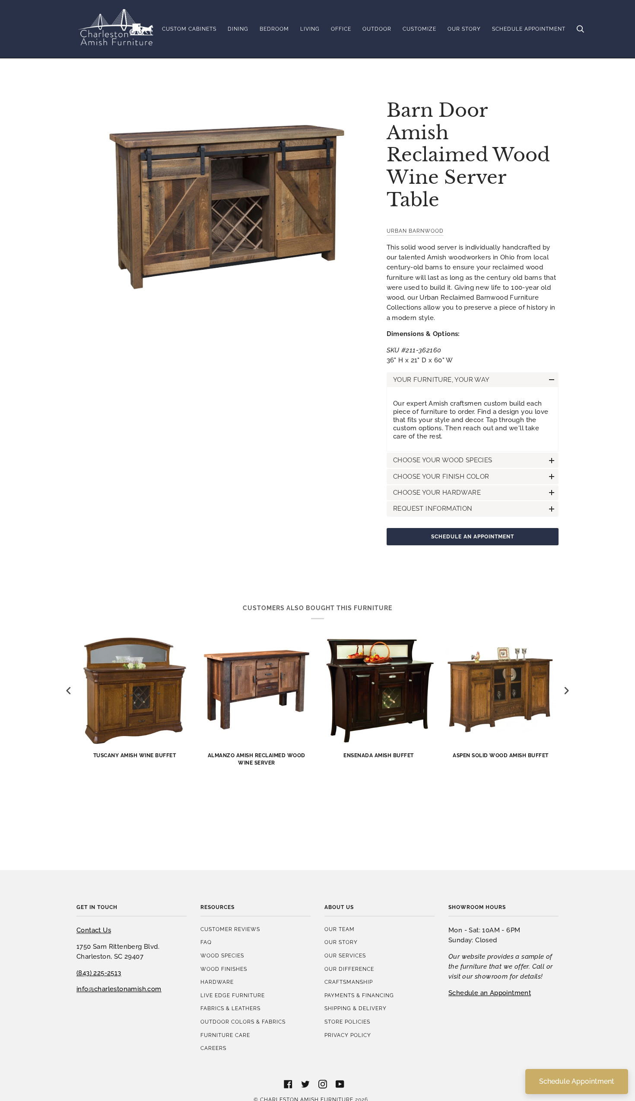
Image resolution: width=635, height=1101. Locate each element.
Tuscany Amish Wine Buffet (134, 755)
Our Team (339, 929)
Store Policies (347, 1021)
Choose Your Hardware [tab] (437, 492)
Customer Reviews (230, 929)
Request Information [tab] (433, 508)
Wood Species (222, 955)
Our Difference (349, 969)
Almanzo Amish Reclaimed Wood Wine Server (256, 759)
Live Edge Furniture (232, 995)
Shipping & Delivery (355, 1008)
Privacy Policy (347, 1035)
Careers (213, 1048)
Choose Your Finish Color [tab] (441, 476)
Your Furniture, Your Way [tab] (441, 379)
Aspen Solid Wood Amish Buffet (501, 755)
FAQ (206, 942)
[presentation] (69, 691)
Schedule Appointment (576, 1081)
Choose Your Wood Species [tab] (442, 460)
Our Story (341, 942)
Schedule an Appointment (472, 536)
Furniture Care (225, 1035)
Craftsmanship (348, 982)
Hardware (217, 982)
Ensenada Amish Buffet (378, 755)
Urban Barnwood (415, 230)
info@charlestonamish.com (119, 988)
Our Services (345, 955)
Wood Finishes (223, 969)
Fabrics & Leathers (230, 1008)
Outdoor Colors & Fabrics (243, 1021)
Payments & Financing (359, 995)
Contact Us (93, 930)
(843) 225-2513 (98, 972)
